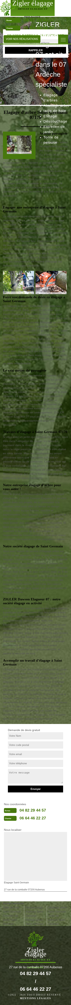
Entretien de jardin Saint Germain (10, 919)
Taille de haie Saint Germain (12, 909)
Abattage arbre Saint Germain (57, 909)
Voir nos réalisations (22, 39)
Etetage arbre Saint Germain (35, 921)
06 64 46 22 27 (38, 27)
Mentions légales (35, 998)
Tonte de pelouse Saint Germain (56, 919)
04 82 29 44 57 (33, 810)
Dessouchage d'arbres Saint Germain (34, 911)
